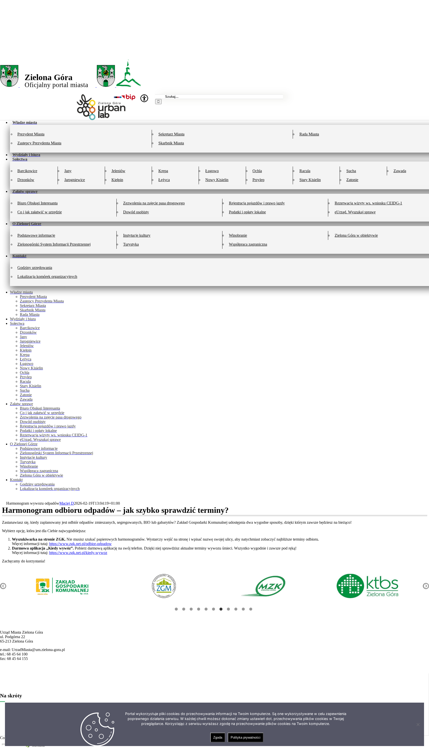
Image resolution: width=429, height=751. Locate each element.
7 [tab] (220, 609)
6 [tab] (213, 609)
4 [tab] (198, 609)
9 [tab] (235, 609)
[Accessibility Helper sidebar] (144, 98)
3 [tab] (191, 609)
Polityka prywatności (245, 737)
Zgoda (217, 737)
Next (426, 586)
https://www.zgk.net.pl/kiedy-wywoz (78, 553)
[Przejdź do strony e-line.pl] (25, 749)
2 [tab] (183, 609)
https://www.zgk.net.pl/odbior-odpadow (80, 544)
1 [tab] (176, 609)
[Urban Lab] (101, 119)
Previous (3, 586)
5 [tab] (206, 609)
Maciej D (66, 503)
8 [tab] (228, 609)
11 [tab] (250, 609)
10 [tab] (243, 609)
